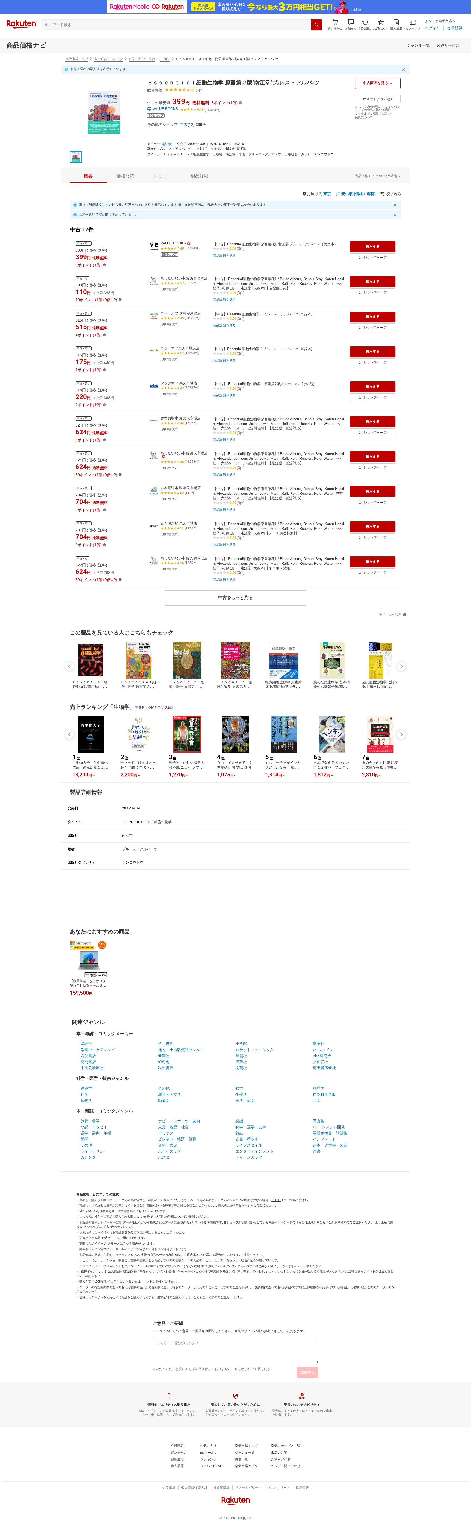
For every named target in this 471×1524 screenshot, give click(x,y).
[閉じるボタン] (404, 69)
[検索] (316, 24)
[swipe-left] (69, 666)
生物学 (165, 59)
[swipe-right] (401, 666)
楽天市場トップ (76, 59)
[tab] (88, 176)
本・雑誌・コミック (108, 59)
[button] (351, 24)
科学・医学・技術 (142, 59)
